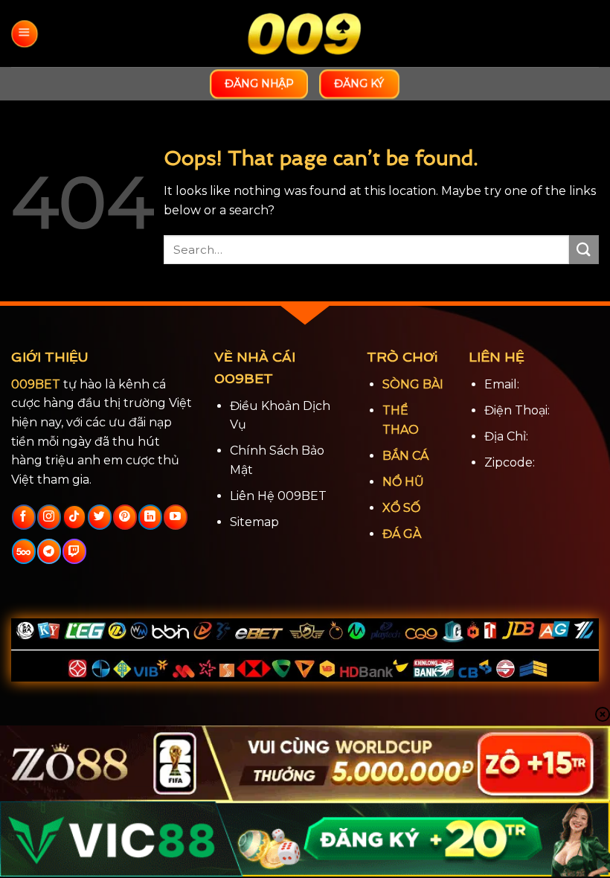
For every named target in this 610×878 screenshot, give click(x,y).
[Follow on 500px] (23, 551)
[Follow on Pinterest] (124, 517)
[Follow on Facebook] (23, 517)
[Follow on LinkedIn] (149, 517)
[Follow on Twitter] (99, 517)
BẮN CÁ (405, 456)
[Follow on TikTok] (74, 517)
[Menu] (24, 34)
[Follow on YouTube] (175, 517)
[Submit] (584, 249)
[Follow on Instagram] (48, 517)
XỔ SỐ (401, 508)
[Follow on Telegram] (48, 551)
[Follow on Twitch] (74, 551)
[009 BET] (305, 34)
